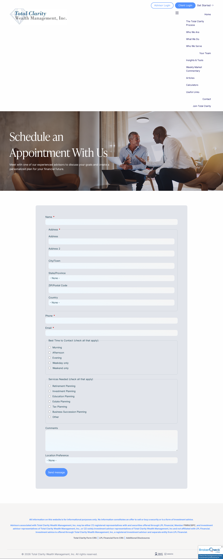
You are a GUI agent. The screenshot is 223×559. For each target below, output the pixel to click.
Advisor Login (162, 5)
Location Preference (57, 455)
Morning (57, 347)
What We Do (192, 39)
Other (55, 416)
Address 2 (54, 248)
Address (53, 236)
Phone (61, 315)
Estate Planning (61, 401)
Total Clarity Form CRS (85, 538)
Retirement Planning (63, 385)
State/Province (57, 273)
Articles (190, 77)
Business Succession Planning (69, 411)
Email (60, 327)
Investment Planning (64, 391)
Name (61, 216)
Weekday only (60, 362)
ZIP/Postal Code (58, 285)
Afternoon (58, 352)
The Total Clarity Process (195, 23)
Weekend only (60, 368)
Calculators (192, 84)
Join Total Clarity (202, 106)
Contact (207, 99)
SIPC (193, 525)
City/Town (54, 260)
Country (53, 297)
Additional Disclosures (138, 538)
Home (207, 14)
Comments (51, 428)
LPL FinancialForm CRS (111, 538)
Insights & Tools (194, 60)
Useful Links (192, 92)
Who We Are (192, 32)
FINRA (187, 525)
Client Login (185, 5)
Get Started (204, 5)
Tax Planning (59, 406)
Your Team (205, 53)
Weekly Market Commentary (194, 69)
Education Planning (63, 396)
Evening (57, 357)
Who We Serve (194, 46)
